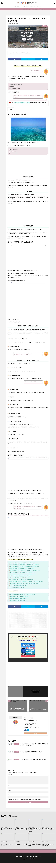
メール (9, 790)
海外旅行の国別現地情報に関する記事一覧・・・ (19, 598)
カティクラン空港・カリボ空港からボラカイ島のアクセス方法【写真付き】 (24, 564)
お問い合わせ (38, 856)
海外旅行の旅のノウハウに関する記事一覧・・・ (19, 600)
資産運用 (19, 6)
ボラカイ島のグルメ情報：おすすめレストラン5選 (20, 575)
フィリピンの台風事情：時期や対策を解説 (18, 585)
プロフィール (38, 6)
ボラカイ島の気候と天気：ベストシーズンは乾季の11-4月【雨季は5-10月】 (25, 566)
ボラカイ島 (16, 23)
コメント (10, 774)
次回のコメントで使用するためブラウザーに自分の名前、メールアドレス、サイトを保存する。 (25, 799)
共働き (15, 6)
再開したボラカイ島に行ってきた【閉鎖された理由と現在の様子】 (21, 829)
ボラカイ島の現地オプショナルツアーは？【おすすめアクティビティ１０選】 (25, 570)
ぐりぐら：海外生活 (31, 858)
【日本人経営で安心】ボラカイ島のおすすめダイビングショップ (22, 572)
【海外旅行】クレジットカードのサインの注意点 (19, 596)
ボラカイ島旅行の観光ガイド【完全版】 (22, 102)
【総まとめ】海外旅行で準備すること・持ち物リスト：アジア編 (22, 594)
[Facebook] (14, 59)
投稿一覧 (35, 733)
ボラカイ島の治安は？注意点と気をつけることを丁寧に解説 (21, 568)
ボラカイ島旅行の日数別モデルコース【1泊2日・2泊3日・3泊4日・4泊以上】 (25, 583)
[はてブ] (41, 59)
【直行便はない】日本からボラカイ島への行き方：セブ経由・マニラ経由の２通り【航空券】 (34, 744)
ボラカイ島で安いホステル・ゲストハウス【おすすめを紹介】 (22, 579)
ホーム (16, 856)
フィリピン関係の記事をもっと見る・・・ (18, 587)
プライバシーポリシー (29, 856)
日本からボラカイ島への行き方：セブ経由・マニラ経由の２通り (22, 562)
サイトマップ (21, 856)
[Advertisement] (28, 163)
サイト (9, 794)
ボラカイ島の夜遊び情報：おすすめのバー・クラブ (20, 577)
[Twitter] (28, 59)
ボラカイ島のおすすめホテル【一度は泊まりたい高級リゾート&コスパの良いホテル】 (27, 581)
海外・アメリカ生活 (29, 6)
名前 (9, 785)
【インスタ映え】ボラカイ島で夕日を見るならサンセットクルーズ (23, 574)
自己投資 (23, 6)
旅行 (34, 6)
